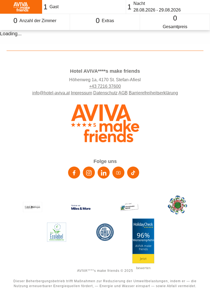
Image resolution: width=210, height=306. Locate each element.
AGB (123, 93)
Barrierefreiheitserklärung (153, 93)
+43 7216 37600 (105, 86)
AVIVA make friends (143, 247)
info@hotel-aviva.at (51, 93)
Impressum (81, 93)
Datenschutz (105, 93)
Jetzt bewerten (143, 259)
